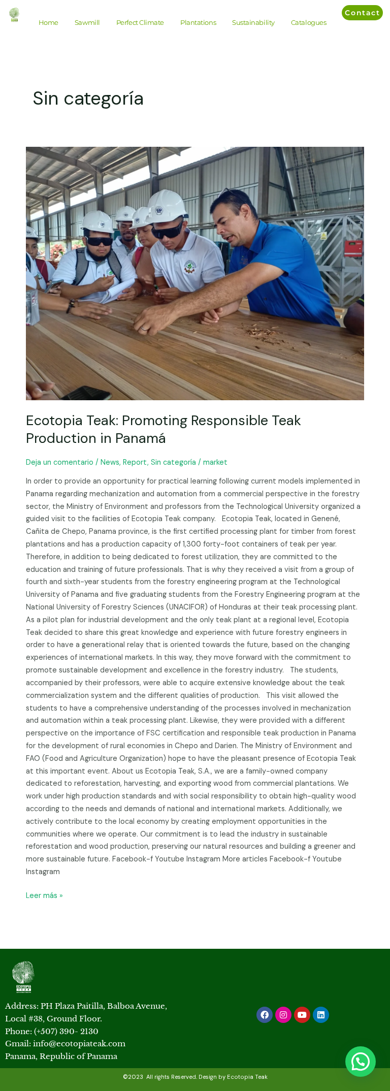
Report (135, 462)
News (110, 462)
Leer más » (44, 895)
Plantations (198, 22)
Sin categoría (173, 462)
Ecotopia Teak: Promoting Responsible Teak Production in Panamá (163, 429)
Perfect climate (140, 22)
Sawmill (87, 22)
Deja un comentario (59, 462)
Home (48, 22)
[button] (360, 1061)
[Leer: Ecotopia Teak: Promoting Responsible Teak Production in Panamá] (195, 273)
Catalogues (309, 22)
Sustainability (253, 22)
